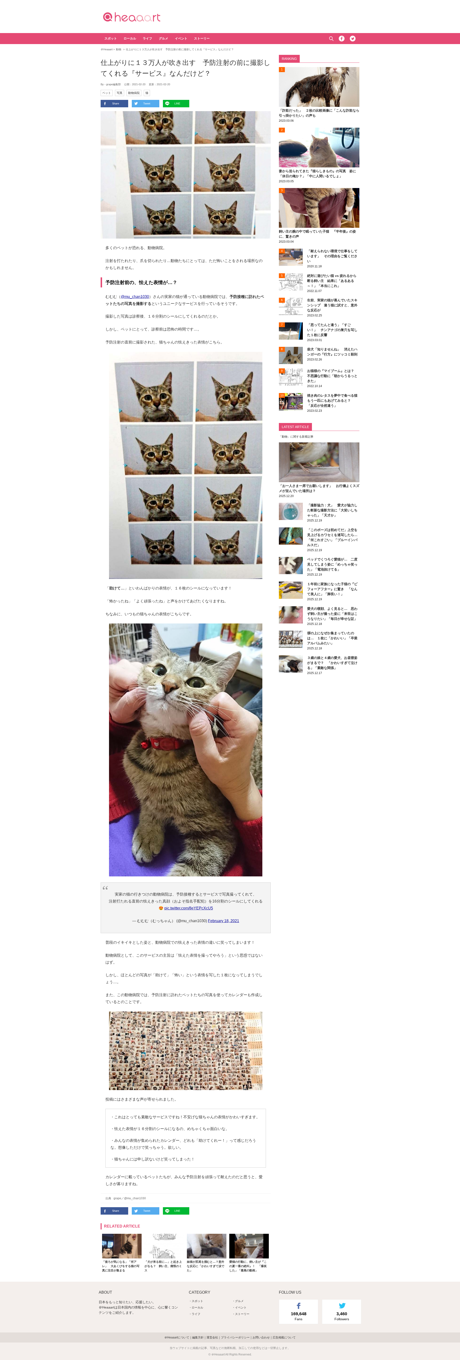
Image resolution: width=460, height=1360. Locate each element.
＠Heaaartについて (176, 1337)
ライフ (147, 38)
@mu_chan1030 (135, 297)
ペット (106, 93)
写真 (119, 93)
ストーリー (202, 38)
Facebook (342, 38)
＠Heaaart (140, 16)
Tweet (146, 103)
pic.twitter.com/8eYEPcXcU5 (188, 908)
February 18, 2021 (223, 921)
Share (115, 103)
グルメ (163, 38)
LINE (177, 103)
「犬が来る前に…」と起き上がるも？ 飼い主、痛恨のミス (163, 1266)
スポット (110, 38)
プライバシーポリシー (235, 1337)
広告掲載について (284, 1337)
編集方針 (198, 1337)
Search (331, 38)
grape (117, 1198)
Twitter (353, 38)
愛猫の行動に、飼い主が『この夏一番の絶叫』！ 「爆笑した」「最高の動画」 (248, 1266)
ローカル (130, 38)
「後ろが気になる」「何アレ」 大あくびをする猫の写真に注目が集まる (120, 1266)
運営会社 (212, 1337)
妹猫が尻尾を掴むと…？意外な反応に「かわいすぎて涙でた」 (205, 1266)
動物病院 (134, 93)
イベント (181, 38)
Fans (298, 1316)
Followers (341, 1316)
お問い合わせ (261, 1337)
